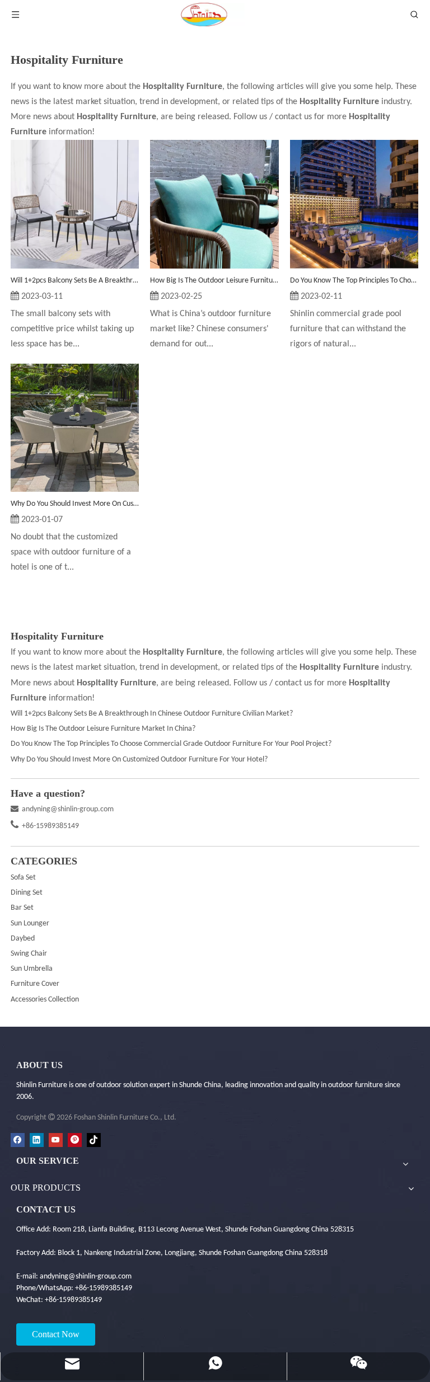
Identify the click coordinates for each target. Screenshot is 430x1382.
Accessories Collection (45, 999)
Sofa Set (23, 877)
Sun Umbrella (32, 969)
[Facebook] (18, 1140)
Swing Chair (29, 953)
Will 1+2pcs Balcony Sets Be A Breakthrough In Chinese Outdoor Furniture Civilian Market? (75, 280)
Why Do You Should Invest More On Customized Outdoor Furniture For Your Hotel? (75, 504)
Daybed (23, 938)
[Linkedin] (37, 1140)
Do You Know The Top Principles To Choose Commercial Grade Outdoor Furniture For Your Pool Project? (354, 280)
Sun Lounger (30, 923)
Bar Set (22, 908)
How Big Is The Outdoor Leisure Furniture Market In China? (214, 280)
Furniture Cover (35, 984)
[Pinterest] (75, 1140)
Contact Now (56, 1334)
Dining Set (27, 893)
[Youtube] (56, 1140)
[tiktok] (94, 1140)
